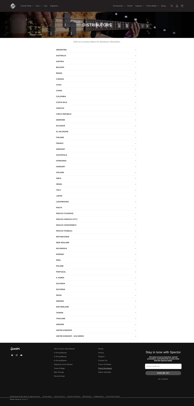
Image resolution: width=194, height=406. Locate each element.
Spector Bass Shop (21, 396)
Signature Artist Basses (63, 364)
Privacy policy (47, 396)
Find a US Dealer (104, 364)
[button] (26, 6)
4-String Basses (60, 353)
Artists (101, 349)
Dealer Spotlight (104, 372)
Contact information (73, 396)
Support (101, 356)
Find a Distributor (105, 368)
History (101, 353)
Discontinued (59, 376)
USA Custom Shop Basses (64, 349)
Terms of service (59, 396)
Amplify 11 (25, 399)
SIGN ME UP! (163, 373)
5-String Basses (60, 356)
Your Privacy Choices (113, 396)
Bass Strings (59, 372)
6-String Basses (60, 360)
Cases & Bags (59, 368)
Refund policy (87, 396)
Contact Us (102, 360)
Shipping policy (99, 396)
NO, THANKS (163, 379)
